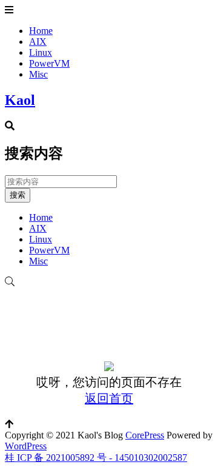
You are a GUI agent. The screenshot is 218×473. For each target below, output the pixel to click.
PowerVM (49, 63)
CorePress (144, 435)
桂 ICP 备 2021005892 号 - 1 (62, 457)
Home (41, 30)
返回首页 (109, 398)
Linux (40, 52)
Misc (38, 74)
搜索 (17, 195)
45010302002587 (153, 457)
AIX (38, 41)
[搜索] (109, 282)
